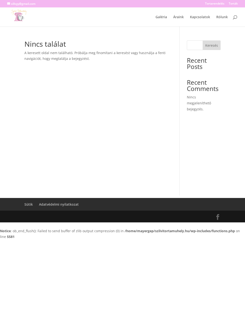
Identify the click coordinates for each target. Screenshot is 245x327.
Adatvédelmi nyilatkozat (59, 204)
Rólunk (222, 17)
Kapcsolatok (200, 17)
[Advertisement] (123, 162)
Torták (233, 4)
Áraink (178, 17)
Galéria (161, 17)
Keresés (211, 45)
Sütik (28, 204)
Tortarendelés (214, 4)
